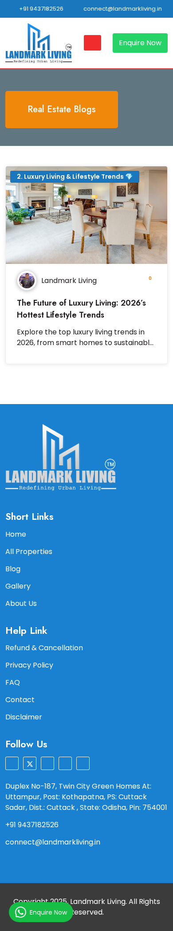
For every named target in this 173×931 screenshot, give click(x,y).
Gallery (18, 586)
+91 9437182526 (40, 8)
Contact (20, 700)
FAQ (12, 682)
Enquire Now (140, 43)
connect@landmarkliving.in (122, 8)
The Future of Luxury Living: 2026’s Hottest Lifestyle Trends (81, 309)
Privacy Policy (29, 665)
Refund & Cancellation (44, 648)
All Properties (28, 551)
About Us (21, 603)
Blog (12, 569)
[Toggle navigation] (92, 43)
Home (15, 534)
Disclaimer (23, 717)
